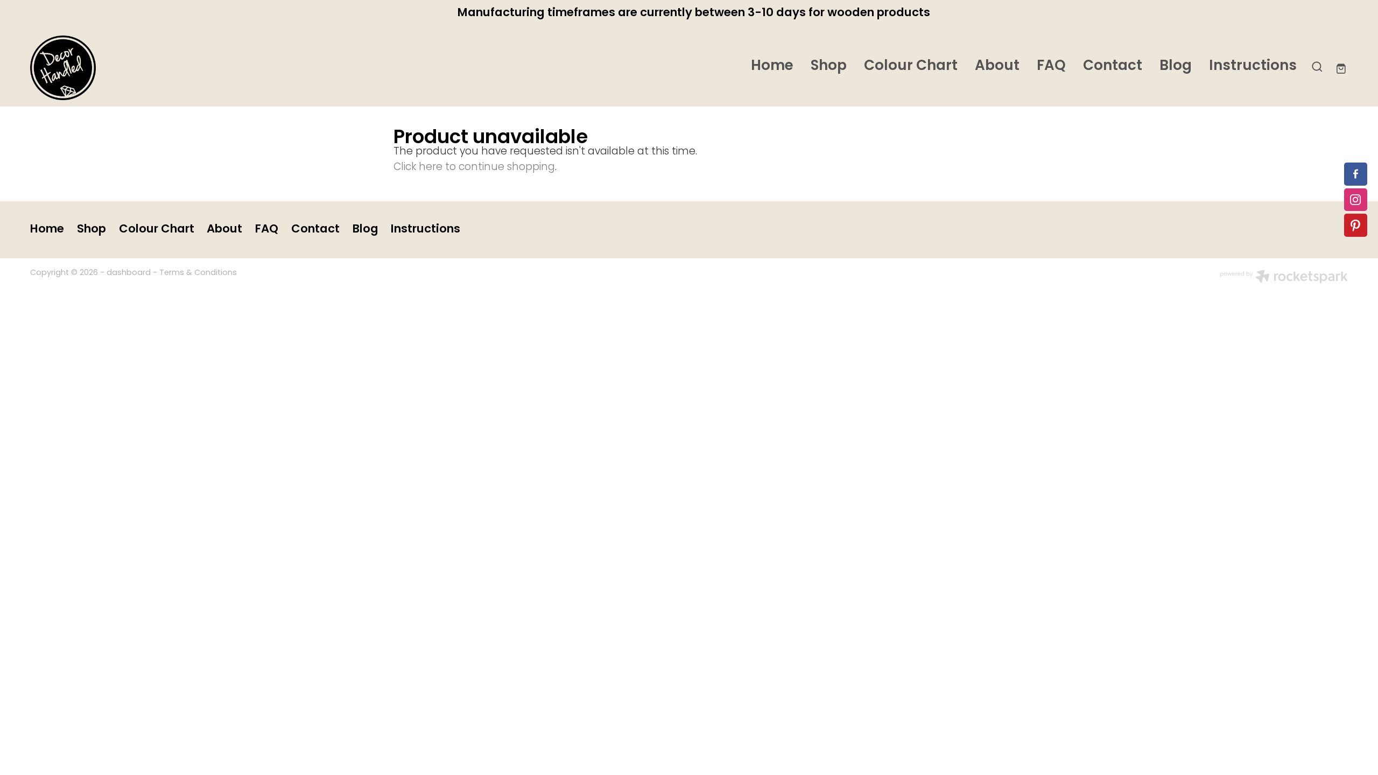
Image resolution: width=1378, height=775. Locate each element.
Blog (1175, 66)
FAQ (1051, 66)
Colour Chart (911, 66)
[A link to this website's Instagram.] (1355, 200)
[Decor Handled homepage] (162, 68)
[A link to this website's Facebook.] (1355, 174)
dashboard (129, 273)
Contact (1112, 66)
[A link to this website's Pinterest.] (1355, 225)
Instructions (1253, 66)
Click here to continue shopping (474, 167)
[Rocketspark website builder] (1284, 278)
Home (772, 66)
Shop (829, 66)
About (997, 66)
